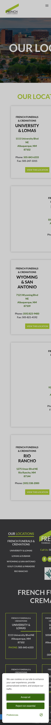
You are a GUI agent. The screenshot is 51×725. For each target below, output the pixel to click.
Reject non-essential (25, 705)
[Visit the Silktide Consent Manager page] (41, 715)
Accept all (25, 697)
